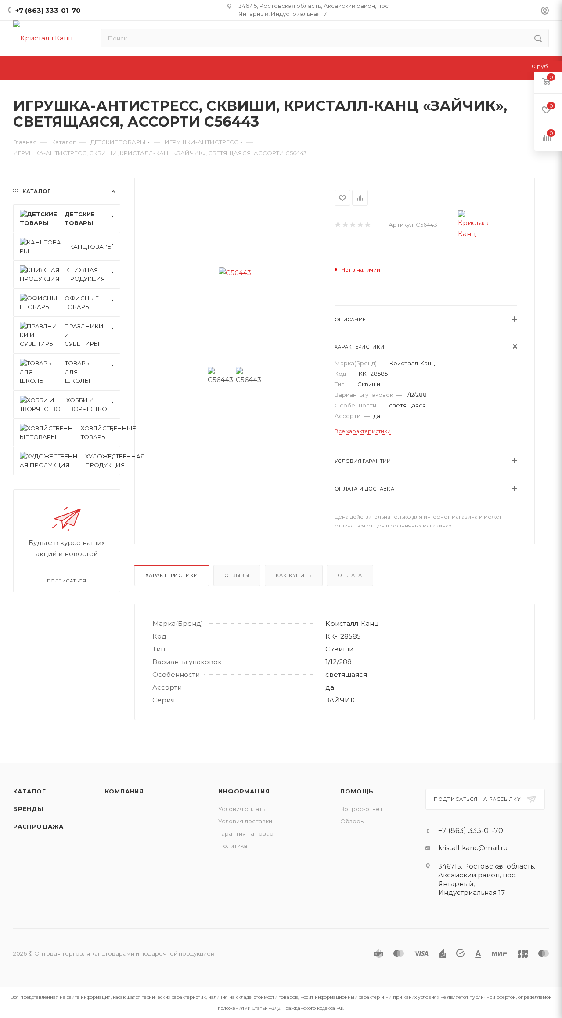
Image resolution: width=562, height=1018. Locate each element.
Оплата (350, 575)
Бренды (28, 808)
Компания (124, 791)
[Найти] (538, 38)
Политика (232, 845)
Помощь (357, 791)
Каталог (29, 791)
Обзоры (352, 821)
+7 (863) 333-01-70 (48, 10)
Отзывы (236, 575)
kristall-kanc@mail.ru (473, 847)
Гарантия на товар (246, 833)
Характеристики (171, 575)
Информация (244, 791)
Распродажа (38, 826)
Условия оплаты (242, 808)
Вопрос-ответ (361, 808)
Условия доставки (245, 821)
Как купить (294, 575)
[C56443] (234, 273)
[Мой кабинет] (545, 11)
